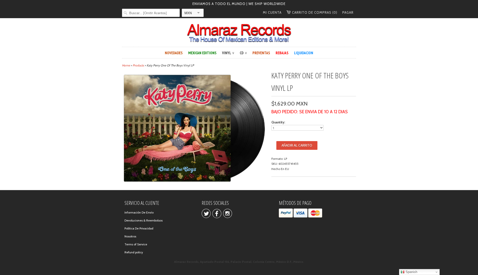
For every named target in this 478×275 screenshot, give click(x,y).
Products (138, 65)
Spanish (411, 272)
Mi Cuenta (272, 12)
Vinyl (228, 53)
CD (243, 53)
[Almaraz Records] (239, 33)
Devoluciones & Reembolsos (143, 220)
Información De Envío (139, 212)
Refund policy (133, 252)
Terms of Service (135, 244)
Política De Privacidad (138, 228)
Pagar (348, 12)
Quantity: (278, 122)
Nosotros (130, 236)
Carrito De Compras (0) (314, 12)
